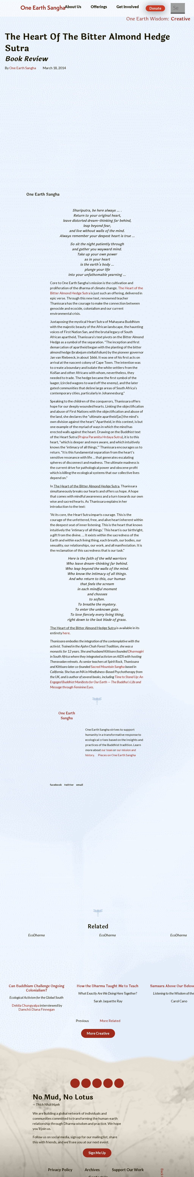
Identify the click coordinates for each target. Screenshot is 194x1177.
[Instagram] (86, 1083)
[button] (56, 784)
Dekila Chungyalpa (25, 1005)
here (66, 633)
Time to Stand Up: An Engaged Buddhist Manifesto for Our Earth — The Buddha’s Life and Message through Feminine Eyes (96, 682)
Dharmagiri (136, 651)
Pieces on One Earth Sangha (116, 755)
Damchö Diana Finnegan (36, 1009)
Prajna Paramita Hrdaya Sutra (100, 437)
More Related (110, 1021)
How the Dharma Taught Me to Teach (107, 986)
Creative (180, 18)
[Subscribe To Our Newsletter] (75, 1083)
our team (107, 750)
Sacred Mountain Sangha (108, 666)
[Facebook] (108, 1083)
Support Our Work (128, 1169)
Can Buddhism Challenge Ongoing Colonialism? (36, 988)
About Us (73, 6)
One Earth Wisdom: (147, 18)
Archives (92, 1169)
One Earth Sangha (42, 8)
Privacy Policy (60, 1169)
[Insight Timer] (119, 1083)
